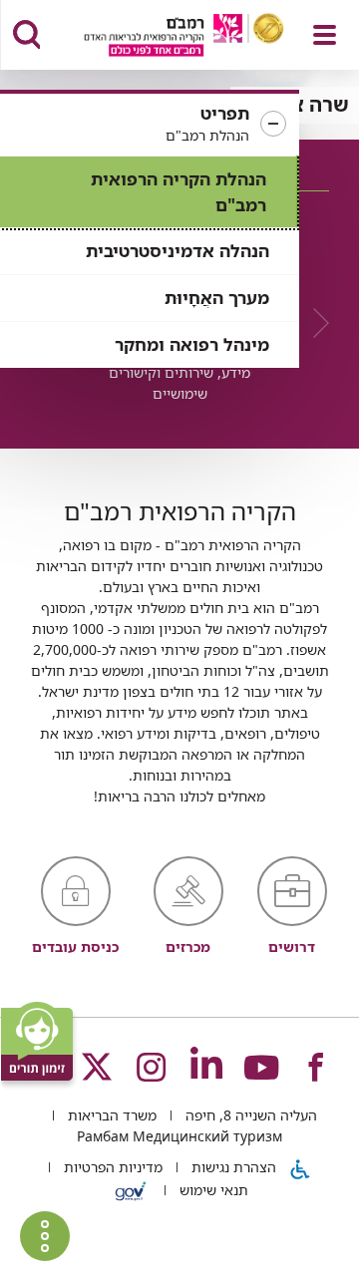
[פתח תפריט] (324, 35)
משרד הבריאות (110, 1115)
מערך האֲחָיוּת (217, 297)
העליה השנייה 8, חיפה (249, 1115)
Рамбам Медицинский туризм (179, 1135)
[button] (149, 125)
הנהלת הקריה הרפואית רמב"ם (178, 191)
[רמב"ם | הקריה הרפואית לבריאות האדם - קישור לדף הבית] (159, 37)
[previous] (314, 323)
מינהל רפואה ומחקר (192, 344)
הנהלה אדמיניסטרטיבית (177, 250)
